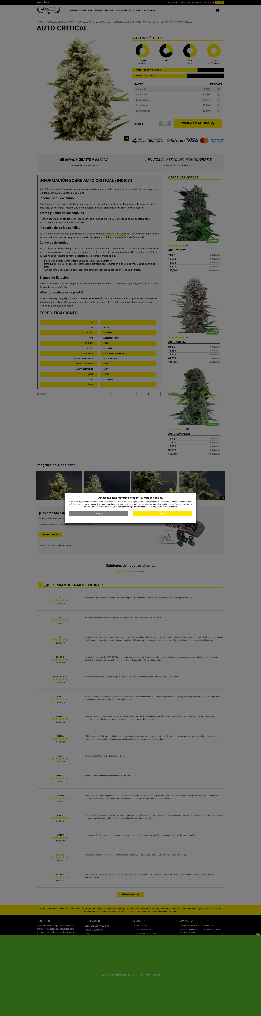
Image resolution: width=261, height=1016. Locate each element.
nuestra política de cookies (166, 507)
